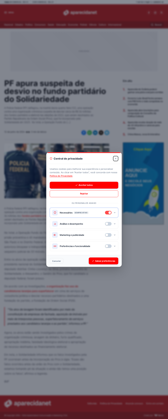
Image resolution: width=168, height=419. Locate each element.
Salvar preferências (105, 261)
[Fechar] (115, 158)
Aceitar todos (86, 185)
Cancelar (56, 261)
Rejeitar (84, 193)
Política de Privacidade (61, 176)
